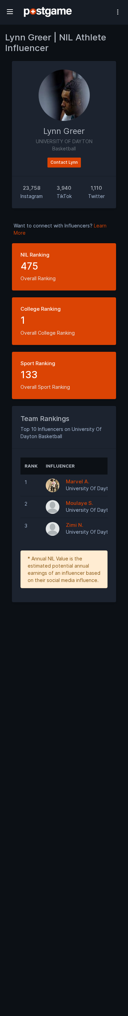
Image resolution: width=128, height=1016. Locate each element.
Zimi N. (74, 525)
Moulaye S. (79, 503)
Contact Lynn (64, 162)
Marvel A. (77, 481)
